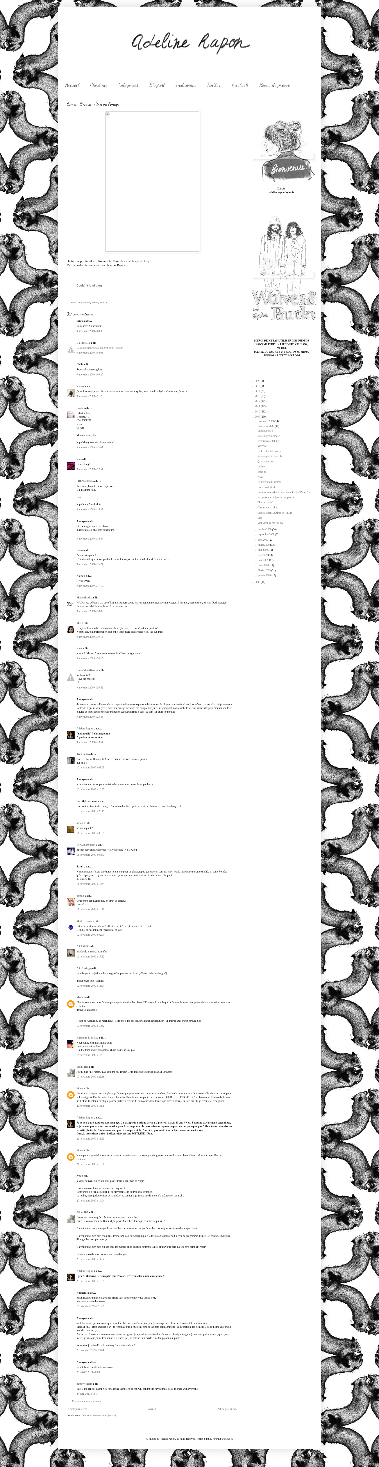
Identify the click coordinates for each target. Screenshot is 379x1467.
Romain (103, 302)
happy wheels (84, 1383)
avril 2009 (263, 560)
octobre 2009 (265, 529)
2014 (258, 391)
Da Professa (83, 342)
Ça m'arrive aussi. (266, 461)
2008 (258, 582)
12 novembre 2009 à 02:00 (90, 934)
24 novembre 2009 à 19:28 (90, 1164)
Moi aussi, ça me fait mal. (270, 522)
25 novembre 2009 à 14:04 (90, 1200)
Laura (80, 550)
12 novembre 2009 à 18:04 (90, 985)
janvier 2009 (265, 575)
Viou (79, 648)
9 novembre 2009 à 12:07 (90, 447)
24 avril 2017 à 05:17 (88, 1393)
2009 (258, 416)
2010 (258, 411)
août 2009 (263, 539)
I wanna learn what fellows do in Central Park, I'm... (284, 492)
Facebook (240, 85)
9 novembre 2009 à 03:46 (90, 331)
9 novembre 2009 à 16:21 (90, 564)
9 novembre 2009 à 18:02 (90, 611)
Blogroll (156, 85)
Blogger (228, 1438)
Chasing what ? (265, 502)
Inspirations (84, 302)
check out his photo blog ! (135, 261)
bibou (80, 1088)
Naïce (260, 476)
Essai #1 (261, 471)
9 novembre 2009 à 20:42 (90, 687)
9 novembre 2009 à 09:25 (90, 374)
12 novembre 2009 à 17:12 (90, 956)
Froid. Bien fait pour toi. (270, 451)
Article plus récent (77, 1408)
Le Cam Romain (86, 844)
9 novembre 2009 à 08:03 (90, 352)
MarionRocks (84, 597)
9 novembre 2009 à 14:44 (90, 538)
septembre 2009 (266, 534)
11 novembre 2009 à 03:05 (90, 833)
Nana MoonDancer (87, 670)
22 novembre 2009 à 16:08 (90, 1105)
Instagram (185, 85)
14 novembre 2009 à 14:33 (90, 1054)
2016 (258, 386)
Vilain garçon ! (265, 430)
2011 (258, 406)
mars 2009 (264, 565)
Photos (94, 302)
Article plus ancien (227, 1408)
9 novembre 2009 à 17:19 (90, 585)
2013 (258, 396)
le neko (80, 386)
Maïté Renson (84, 921)
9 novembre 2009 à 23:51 (90, 742)
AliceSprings (84, 968)
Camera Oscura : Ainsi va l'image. (275, 512)
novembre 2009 (266, 426)
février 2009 (264, 570)
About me (98, 85)
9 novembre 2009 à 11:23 (90, 396)
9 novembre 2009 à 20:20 (90, 658)
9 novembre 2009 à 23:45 (90, 716)
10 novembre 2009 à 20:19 (90, 811)
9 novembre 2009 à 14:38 (90, 509)
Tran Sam (82, 754)
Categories (128, 85)
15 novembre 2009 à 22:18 (90, 1076)
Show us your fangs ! (268, 435)
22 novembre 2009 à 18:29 (90, 1138)
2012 (258, 401)
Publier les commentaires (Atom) (99, 1415)
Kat (79, 459)
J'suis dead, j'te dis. (267, 487)
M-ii (79, 623)
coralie (80, 408)
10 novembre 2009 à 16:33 (90, 789)
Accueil (72, 85)
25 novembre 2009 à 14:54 (90, 1259)
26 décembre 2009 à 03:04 (90, 1350)
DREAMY (83, 946)
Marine (81, 997)
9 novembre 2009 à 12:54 (90, 469)
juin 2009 (263, 549)
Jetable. (261, 466)
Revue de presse (274, 85)
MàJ (259, 517)
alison (80, 823)
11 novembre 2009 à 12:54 (90, 883)
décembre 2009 (266, 421)
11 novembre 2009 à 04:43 (90, 854)
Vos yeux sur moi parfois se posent (275, 497)
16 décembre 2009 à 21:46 (90, 1306)
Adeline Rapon (85, 728)
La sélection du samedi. (269, 481)
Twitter (214, 85)
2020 (258, 380)
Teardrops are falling (268, 440)
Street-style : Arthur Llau (270, 456)
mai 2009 (263, 555)
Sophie (80, 895)
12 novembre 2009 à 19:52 (90, 1025)
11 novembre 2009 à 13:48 (90, 909)
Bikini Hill (82, 1066)
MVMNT (262, 446)
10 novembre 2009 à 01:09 (90, 767)
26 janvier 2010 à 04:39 (89, 1371)
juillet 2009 (264, 544)
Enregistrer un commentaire (86, 1401)
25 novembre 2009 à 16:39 (90, 1281)
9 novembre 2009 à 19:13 (90, 636)
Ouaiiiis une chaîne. (267, 507)
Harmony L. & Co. (87, 1037)
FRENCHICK (85, 481)
